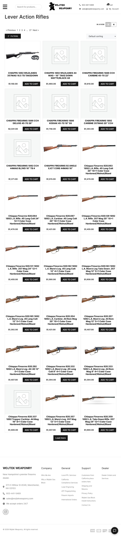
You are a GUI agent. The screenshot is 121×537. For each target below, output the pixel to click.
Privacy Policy (87, 493)
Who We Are (46, 475)
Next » (36, 30)
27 (30, 30)
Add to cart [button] (31, 84)
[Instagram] (6, 512)
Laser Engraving (67, 487)
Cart (110, 5)
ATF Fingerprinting (68, 491)
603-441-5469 (88, 5)
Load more (60, 438)
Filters (14, 36)
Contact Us (86, 505)
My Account (113, 9)
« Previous (11, 30)
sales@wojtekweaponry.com (93, 9)
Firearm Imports (67, 495)
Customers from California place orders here (88, 478)
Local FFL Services (68, 475)
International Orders (69, 499)
